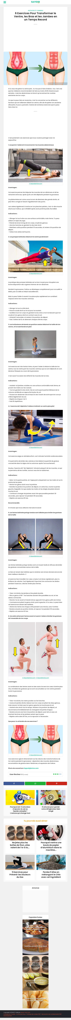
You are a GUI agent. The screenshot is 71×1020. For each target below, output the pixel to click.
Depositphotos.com (31, 768)
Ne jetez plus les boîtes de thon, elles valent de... (35, 964)
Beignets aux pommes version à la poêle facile (35, 928)
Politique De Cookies (9, 1014)
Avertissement (8, 1016)
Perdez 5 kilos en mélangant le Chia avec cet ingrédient (51, 874)
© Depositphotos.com (35, 184)
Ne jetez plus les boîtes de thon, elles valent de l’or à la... (20, 845)
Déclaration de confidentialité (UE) (51, 1014)
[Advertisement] (35, 37)
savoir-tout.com (25, 1012)
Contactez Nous (21, 1014)
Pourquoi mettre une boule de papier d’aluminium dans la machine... (51, 846)
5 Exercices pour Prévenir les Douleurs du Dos (19, 874)
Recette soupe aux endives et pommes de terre (35, 982)
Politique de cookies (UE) (33, 1014)
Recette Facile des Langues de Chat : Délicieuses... (35, 999)
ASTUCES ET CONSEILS (35, 11)
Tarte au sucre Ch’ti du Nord (35, 946)
